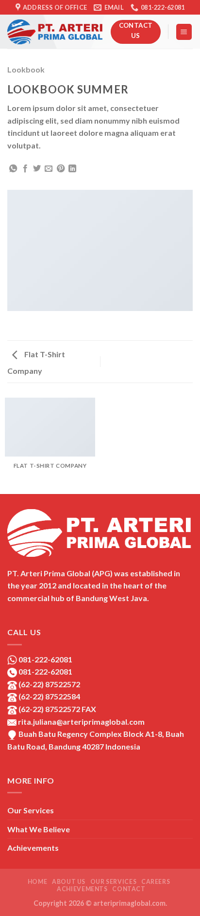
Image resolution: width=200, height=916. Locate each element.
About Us (68, 881)
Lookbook (26, 69)
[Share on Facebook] (25, 169)
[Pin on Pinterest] (61, 169)
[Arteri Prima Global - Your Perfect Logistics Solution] (55, 32)
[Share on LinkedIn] (72, 169)
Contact (128, 889)
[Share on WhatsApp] (13, 169)
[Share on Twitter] (37, 169)
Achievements (33, 847)
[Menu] (184, 32)
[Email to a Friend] (48, 169)
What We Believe (38, 829)
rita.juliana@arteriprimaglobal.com (81, 721)
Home (37, 881)
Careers (155, 881)
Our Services (30, 810)
